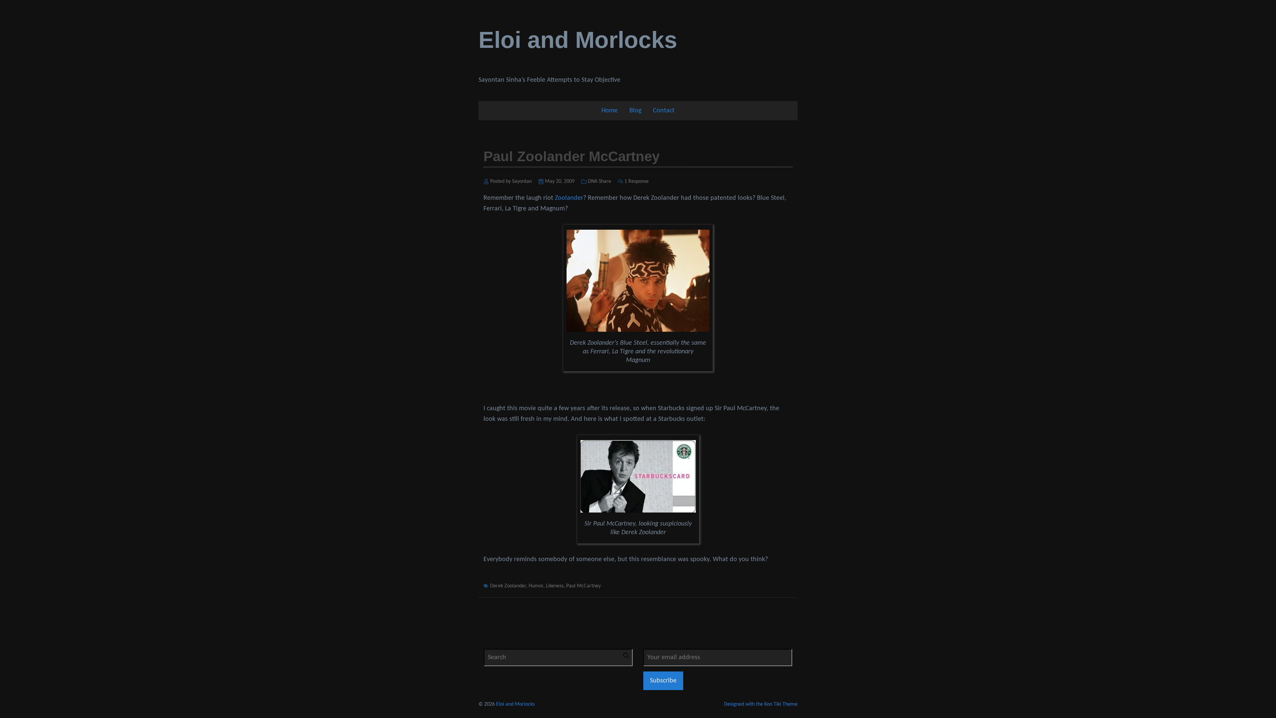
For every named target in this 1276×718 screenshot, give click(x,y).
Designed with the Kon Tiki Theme (761, 704)
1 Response (636, 181)
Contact (664, 110)
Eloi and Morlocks (577, 40)
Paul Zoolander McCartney (571, 156)
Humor (536, 586)
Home (609, 110)
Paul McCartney (583, 586)
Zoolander (569, 198)
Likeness (555, 586)
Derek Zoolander (508, 586)
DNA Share (599, 181)
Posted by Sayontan (511, 181)
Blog (635, 110)
